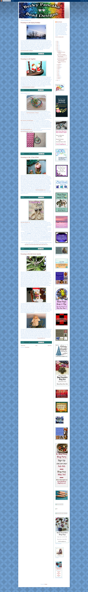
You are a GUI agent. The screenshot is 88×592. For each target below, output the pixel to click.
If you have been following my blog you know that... (62, 60)
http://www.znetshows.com (25, 222)
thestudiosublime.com (41, 338)
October (58, 65)
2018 (57, 42)
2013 (57, 49)
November (59, 64)
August (58, 68)
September (59, 67)
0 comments (35, 248)
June (58, 71)
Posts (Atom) (27, 347)
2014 (57, 48)
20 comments (35, 342)
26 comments (35, 53)
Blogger (46, 584)
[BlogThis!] (40, 53)
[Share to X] (41, 53)
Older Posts (49, 345)
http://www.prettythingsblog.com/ (26, 129)
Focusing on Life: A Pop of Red (30, 157)
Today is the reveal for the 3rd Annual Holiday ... (62, 56)
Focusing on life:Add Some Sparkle (31, 254)
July (58, 70)
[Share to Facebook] (42, 53)
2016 (57, 45)
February (58, 77)
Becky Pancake (26, 53)
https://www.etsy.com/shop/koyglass (27, 120)
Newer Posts (23, 345)
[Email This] (38, 53)
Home (36, 345)
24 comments (35, 153)
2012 (57, 80)
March (58, 75)
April (58, 74)
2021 (57, 41)
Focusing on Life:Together (28, 59)
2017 (57, 44)
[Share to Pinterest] (43, 53)
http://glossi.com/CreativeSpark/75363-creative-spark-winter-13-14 (36, 244)
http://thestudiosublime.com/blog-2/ (27, 50)
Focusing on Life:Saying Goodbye (30, 22)
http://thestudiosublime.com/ (40, 189)
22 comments (35, 197)
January (58, 78)
